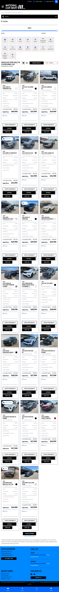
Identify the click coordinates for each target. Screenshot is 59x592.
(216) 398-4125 (34, 565)
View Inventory (5, 573)
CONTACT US (38, 577)
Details (9, 128)
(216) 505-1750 (34, 556)
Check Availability (10, 124)
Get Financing (4, 575)
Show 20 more (29, 533)
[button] (56, 1)
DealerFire (27, 582)
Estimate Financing (17, 128)
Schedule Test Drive (6, 577)
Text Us (7, 132)
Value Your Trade (5, 578)
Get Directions (9, 558)
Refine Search (36, 63)
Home (2, 12)
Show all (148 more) (29, 536)
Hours (48, 554)
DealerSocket (37, 582)
